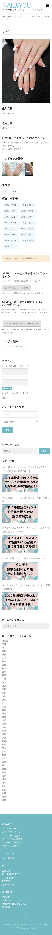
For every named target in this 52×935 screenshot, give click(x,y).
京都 (4, 727)
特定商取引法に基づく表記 (14, 904)
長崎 (4, 783)
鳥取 (4, 744)
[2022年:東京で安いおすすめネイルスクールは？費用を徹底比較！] (20, 601)
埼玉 (4, 675)
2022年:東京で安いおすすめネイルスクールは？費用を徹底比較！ (26, 587)
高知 (4, 772)
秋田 (4, 654)
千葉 (4, 679)
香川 (4, 765)
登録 (4, 398)
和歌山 (5, 741)
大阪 (4, 731)
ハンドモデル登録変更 (12, 842)
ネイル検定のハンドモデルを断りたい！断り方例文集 (25, 499)
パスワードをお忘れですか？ (15, 393)
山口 (4, 758)
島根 (4, 748)
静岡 (4, 713)
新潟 (4, 689)
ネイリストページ (10, 828)
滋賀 (4, 724)
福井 (4, 706)
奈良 (4, 738)
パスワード (6, 377)
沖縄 (4, 800)
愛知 (4, 717)
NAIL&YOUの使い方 (11, 874)
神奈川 (5, 686)
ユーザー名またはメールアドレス (15, 366)
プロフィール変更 (10, 846)
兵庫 (4, 734)
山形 (4, 658)
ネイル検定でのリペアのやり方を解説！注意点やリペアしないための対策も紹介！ (25, 469)
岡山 (4, 751)
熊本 (4, 786)
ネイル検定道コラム (11, 858)
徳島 (4, 762)
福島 (4, 661)
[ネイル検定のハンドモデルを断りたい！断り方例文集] (20, 513)
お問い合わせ (8, 884)
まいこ (17, 258)
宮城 (4, 651)
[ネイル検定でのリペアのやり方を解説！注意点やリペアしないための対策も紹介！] (20, 483)
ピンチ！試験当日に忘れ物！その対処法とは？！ (24, 558)
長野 (4, 696)
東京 (4, 682)
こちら (16, 346)
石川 (4, 703)
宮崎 (4, 793)
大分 (4, 790)
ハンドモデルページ (11, 832)
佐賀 (4, 779)
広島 (4, 755)
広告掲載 (6, 881)
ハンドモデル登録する (12, 839)
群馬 (4, 672)
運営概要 (6, 907)
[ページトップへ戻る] (26, 918)
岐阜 (4, 710)
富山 (4, 699)
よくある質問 (8, 877)
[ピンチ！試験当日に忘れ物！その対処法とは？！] (20, 571)
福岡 (4, 776)
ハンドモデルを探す (11, 835)
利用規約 (6, 897)
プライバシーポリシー (12, 900)
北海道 (5, 640)
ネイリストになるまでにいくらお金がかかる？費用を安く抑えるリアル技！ (25, 530)
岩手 (4, 647)
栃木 (4, 668)
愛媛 (4, 769)
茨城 (4, 665)
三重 (4, 720)
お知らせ (6, 870)
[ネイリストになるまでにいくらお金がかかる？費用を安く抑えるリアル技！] (20, 544)
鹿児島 (5, 796)
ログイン (31, 293)
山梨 (4, 692)
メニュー (47, 5)
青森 (4, 644)
